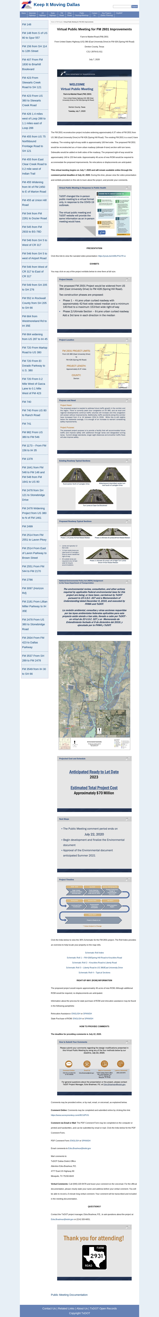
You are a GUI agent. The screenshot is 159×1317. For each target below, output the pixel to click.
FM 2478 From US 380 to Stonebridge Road (33, 624)
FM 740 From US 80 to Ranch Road (34, 413)
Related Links (66, 1308)
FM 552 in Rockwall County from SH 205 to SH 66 (34, 303)
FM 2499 (27, 526)
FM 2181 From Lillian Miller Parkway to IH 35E (34, 606)
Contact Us (49, 1308)
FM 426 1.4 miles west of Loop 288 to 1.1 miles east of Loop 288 (34, 121)
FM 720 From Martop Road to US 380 (34, 350)
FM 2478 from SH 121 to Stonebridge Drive (33, 495)
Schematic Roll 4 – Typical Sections (94, 973)
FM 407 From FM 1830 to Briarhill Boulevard (32, 64)
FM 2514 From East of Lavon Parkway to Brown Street (34, 553)
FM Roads (59, 22)
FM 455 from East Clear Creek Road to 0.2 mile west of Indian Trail (34, 166)
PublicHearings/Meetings (82, 14)
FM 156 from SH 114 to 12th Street (34, 49)
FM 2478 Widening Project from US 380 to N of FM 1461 (34, 513)
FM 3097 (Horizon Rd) (33, 591)
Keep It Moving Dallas (57, 4)
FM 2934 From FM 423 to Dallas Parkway (33, 642)
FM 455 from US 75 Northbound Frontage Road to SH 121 (34, 143)
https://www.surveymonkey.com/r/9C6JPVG (70, 1115)
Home (23, 13)
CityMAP (119, 13)
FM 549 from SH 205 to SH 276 (34, 287)
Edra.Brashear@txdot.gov (79, 1148)
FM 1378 (27, 458)
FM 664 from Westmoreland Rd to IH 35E (34, 321)
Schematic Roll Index (94, 953)
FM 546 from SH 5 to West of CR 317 (34, 242)
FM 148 (26, 24)
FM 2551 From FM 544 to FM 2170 (33, 569)
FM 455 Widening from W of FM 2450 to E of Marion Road (34, 187)
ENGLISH (76, 1014)
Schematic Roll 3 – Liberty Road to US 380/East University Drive (94, 968)
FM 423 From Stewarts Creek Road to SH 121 (31, 82)
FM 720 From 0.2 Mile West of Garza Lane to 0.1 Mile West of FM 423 (33, 386)
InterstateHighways (32, 14)
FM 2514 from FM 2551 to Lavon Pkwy (34, 537)
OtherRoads (69, 14)
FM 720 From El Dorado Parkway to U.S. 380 (33, 365)
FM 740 (26, 401)
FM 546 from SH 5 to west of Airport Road (34, 256)
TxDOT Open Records (103, 1308)
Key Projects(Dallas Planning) (107, 14)
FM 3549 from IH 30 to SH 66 (34, 671)
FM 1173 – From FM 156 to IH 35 (34, 448)
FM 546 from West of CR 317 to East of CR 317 (34, 271)
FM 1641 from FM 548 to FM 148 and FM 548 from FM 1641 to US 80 (33, 474)
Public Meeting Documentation (69, 1294)
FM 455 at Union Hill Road (34, 202)
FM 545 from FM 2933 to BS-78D (32, 229)
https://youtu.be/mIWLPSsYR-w (112, 256)
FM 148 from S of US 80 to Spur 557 (34, 35)
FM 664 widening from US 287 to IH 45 (34, 337)
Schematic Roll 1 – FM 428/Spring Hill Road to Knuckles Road (94, 958)
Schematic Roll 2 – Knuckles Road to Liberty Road (94, 963)
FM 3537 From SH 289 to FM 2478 (33, 658)
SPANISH (87, 1014)
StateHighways (52, 14)
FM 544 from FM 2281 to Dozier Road (34, 216)
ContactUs (94, 14)
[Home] (26, 8)
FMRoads (62, 14)
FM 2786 (27, 579)
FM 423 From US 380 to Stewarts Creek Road (32, 100)
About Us (82, 1308)
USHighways (42, 14)
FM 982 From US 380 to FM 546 (32, 435)
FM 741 (26, 423)
